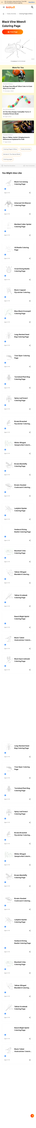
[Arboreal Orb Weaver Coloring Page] (9, 204)
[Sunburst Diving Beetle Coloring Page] (9, 530)
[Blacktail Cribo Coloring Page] (9, 551)
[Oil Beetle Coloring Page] (9, 248)
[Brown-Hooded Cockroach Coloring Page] (9, 486)
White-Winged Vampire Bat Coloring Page (22, 444)
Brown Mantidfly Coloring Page (20, 465)
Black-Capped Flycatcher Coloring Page (22, 291)
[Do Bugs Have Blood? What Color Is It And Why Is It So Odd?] (18, 78)
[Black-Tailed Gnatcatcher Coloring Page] (9, 638)
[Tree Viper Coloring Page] (9, 356)
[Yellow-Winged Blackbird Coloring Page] (9, 573)
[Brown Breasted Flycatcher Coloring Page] (9, 422)
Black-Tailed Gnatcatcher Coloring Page (22, 639)
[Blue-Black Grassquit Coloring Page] (9, 312)
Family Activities (11, 13)
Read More (32, 2)
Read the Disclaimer (9, 165)
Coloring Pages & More (10, 149)
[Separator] (32, 1116)
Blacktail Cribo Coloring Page (20, 552)
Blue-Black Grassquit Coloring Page (22, 312)
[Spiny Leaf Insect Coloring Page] (9, 399)
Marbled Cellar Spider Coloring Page (22, 225)
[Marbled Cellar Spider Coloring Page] (9, 225)
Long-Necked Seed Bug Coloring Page (21, 336)
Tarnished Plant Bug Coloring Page (22, 378)
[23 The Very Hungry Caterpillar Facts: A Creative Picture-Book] (18, 104)
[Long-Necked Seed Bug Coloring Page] (9, 335)
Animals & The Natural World (11, 154)
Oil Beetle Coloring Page (21, 249)
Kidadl (4, 13)
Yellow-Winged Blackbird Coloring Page (21, 573)
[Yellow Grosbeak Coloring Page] (9, 596)
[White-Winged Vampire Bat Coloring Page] (9, 443)
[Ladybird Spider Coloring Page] (9, 509)
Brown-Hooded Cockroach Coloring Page (22, 486)
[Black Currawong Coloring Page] (9, 182)
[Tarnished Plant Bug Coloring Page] (9, 377)
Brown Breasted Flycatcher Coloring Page (22, 422)
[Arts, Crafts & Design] (5, 189)
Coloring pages (7, 159)
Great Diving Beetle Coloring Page (21, 270)
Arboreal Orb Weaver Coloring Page (22, 204)
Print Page (13, 32)
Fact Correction (30, 165)
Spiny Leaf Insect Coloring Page (21, 399)
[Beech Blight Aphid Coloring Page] (9, 617)
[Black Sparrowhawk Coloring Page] (9, 660)
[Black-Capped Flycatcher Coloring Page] (9, 291)
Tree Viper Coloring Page (22, 357)
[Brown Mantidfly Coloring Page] (9, 464)
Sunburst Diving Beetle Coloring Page (22, 531)
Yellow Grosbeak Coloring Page (20, 596)
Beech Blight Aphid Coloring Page (21, 618)
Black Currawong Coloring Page (21, 183)
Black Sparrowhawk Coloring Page (22, 660)
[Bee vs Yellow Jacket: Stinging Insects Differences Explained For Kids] (18, 129)
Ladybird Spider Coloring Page (20, 509)
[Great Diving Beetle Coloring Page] (9, 269)
